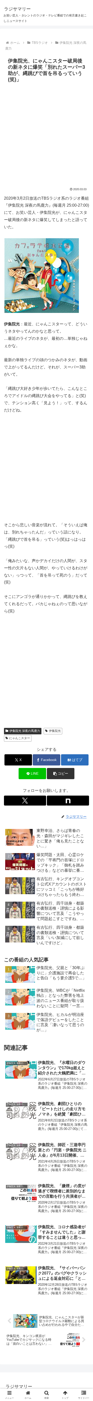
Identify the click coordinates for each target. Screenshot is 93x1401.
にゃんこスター (19, 738)
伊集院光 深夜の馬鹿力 (24, 731)
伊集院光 (55, 731)
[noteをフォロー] (68, 801)
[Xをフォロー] (25, 801)
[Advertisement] (46, 133)
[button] (60, 773)
